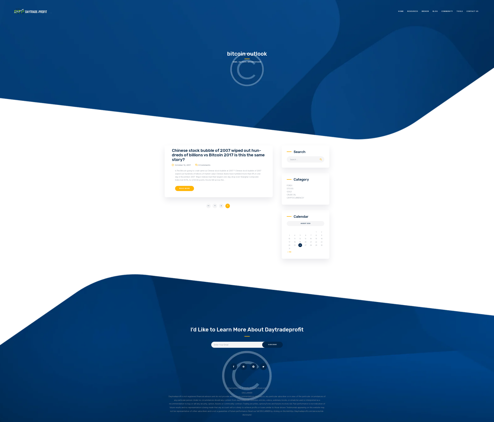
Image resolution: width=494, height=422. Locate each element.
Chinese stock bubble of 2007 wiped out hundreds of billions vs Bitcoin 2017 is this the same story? (218, 155)
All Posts (242, 62)
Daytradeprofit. (234, 388)
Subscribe (272, 345)
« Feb (289, 252)
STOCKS (290, 188)
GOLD (289, 191)
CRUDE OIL (291, 195)
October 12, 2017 (183, 165)
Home (235, 62)
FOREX (289, 185)
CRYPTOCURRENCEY (295, 198)
